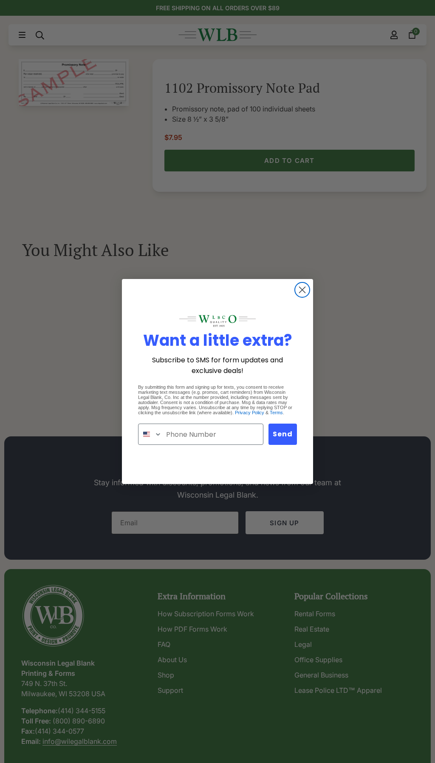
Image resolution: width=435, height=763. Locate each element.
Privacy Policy (249, 412)
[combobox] (150, 434)
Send (283, 434)
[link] (217, 321)
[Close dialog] (302, 289)
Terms (276, 412)
